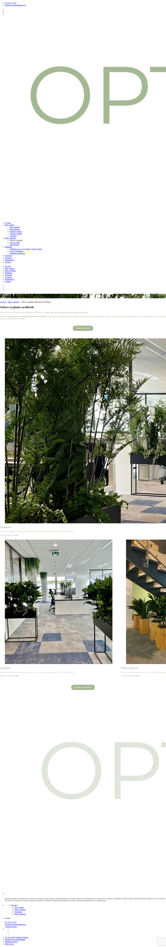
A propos (8, 258)
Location (13, 236)
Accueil (8, 223)
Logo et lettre (15, 242)
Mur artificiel (15, 229)
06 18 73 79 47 (11, 3)
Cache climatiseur (16, 251)
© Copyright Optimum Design (16, 937)
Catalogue (13, 905)
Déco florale (14, 245)
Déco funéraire (20, 914)
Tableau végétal (16, 234)
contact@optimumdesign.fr (15, 5)
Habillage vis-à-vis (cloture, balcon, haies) (26, 249)
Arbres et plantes (16, 240)
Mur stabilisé (15, 227)
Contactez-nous (11, 927)
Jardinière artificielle (17, 253)
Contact (8, 262)
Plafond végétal (16, 231)
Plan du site (9, 944)
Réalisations (9, 260)
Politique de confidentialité (15, 939)
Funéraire (8, 256)
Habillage (8, 247)
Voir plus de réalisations (83, 687)
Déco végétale (10, 238)
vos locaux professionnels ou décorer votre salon (69, 312)
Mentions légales (11, 942)
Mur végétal (9, 225)
